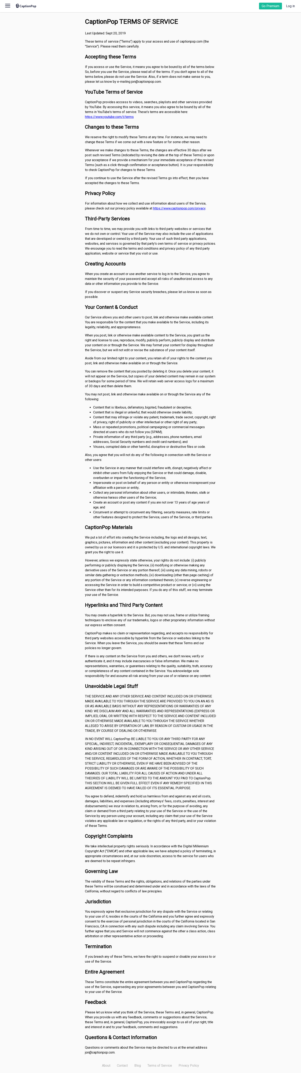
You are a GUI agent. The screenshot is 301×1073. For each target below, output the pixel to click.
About (106, 1065)
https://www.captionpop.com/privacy (179, 208)
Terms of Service (159, 1065)
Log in (290, 6)
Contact (122, 1065)
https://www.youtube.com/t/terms (109, 117)
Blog (137, 1065)
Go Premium (270, 6)
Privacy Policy (189, 1065)
